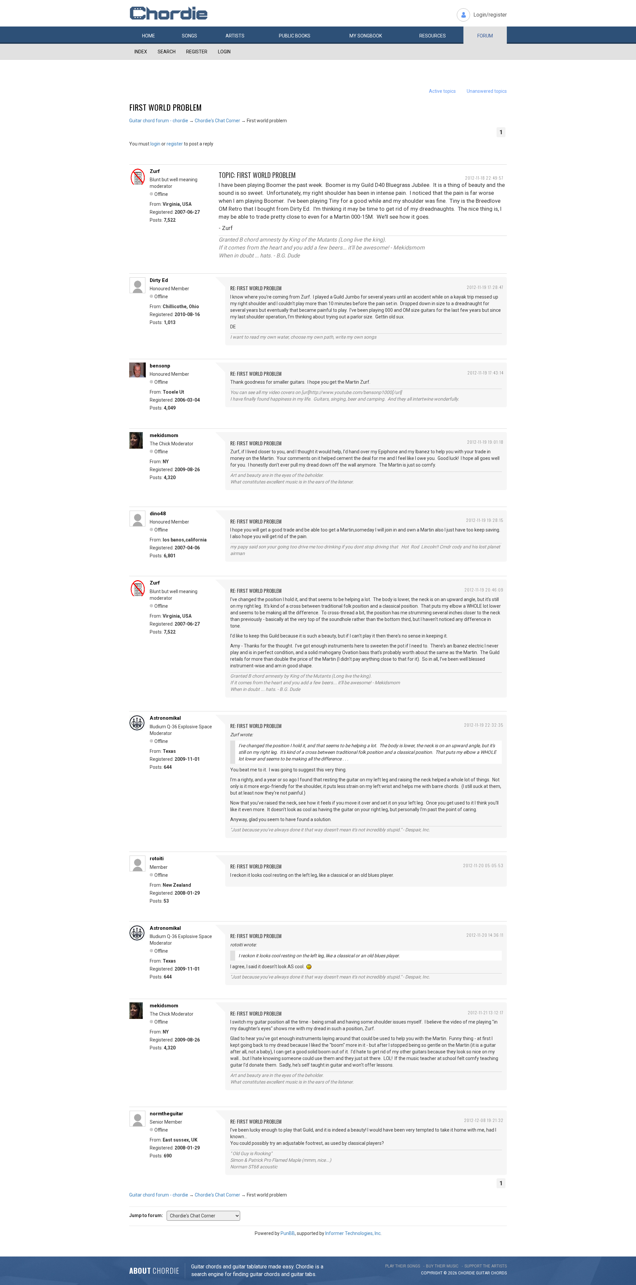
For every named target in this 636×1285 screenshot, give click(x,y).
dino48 (158, 514)
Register (196, 51)
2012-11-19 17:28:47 (485, 287)
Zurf (155, 171)
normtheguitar (166, 1114)
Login (224, 51)
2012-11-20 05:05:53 (483, 865)
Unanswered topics (487, 91)
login (155, 143)
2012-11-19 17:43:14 (485, 372)
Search (167, 51)
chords (499, 1273)
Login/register (490, 15)
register (175, 143)
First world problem (165, 107)
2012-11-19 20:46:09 (484, 589)
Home (148, 35)
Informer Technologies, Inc (353, 1233)
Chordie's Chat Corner (217, 120)
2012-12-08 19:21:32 (484, 1120)
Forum (485, 35)
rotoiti (157, 859)
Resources (432, 35)
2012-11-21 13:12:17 (486, 1012)
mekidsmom (164, 435)
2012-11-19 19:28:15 (485, 520)
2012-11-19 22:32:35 (484, 725)
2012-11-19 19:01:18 (485, 442)
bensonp (160, 366)
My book (365, 35)
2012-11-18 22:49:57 (484, 178)
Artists (235, 35)
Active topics (442, 91)
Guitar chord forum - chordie (158, 120)
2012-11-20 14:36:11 (485, 935)
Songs (189, 35)
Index (140, 51)
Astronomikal (165, 718)
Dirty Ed (159, 280)
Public (294, 35)
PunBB (288, 1233)
